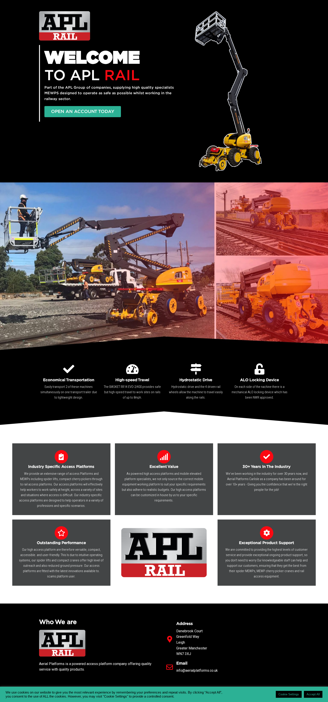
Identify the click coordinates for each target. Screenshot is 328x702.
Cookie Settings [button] (288, 694)
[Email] (169, 667)
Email (181, 663)
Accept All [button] (313, 694)
